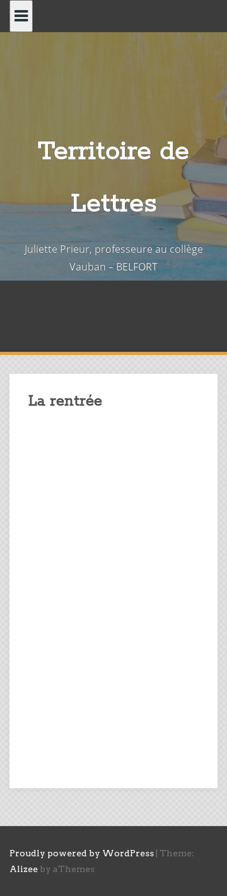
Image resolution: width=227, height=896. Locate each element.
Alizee (23, 869)
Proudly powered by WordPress (81, 853)
